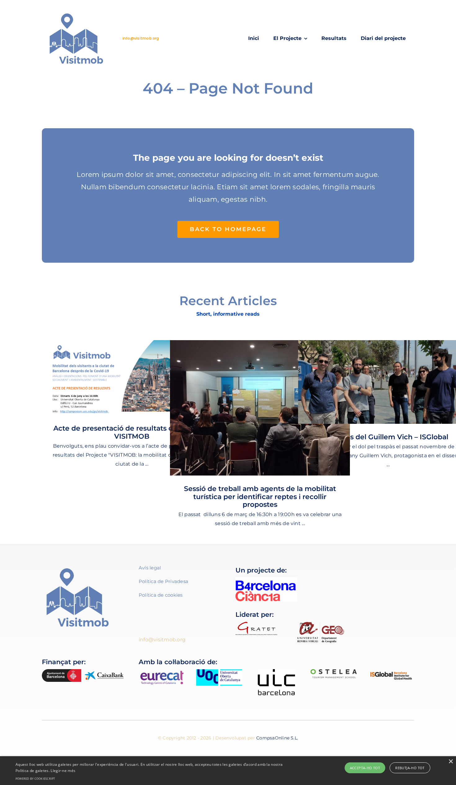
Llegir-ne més (63, 770)
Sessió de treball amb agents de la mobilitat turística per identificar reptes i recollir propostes (260, 497)
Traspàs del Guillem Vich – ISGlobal (388, 437)
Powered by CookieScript (35, 779)
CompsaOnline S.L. (277, 738)
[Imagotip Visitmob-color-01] (76, 12)
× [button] (450, 761)
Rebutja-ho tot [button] (410, 767)
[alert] (228, 770)
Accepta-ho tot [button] (365, 767)
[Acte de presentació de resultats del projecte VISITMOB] (132, 377)
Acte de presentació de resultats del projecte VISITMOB (131, 432)
